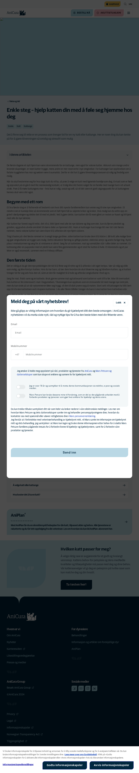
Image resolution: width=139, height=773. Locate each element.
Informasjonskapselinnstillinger (18, 765)
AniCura (88, 371)
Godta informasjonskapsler (65, 765)
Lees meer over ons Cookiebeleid (81, 755)
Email (14, 324)
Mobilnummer (19, 346)
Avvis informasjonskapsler (111, 765)
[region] (69, 759)
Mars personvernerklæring (82, 416)
